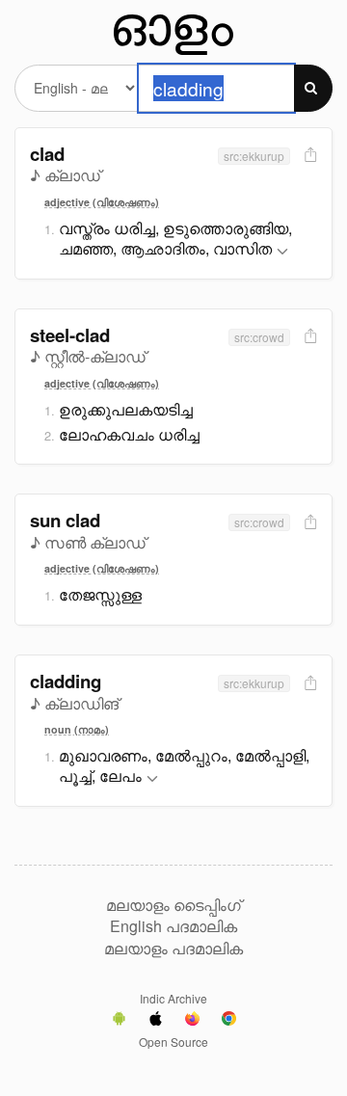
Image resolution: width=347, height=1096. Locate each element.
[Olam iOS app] (155, 1020)
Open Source (173, 1041)
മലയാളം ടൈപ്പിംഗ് (173, 905)
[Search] (313, 88)
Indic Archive (173, 998)
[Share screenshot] (308, 156)
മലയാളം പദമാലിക (173, 948)
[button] (282, 252)
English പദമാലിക (173, 926)
